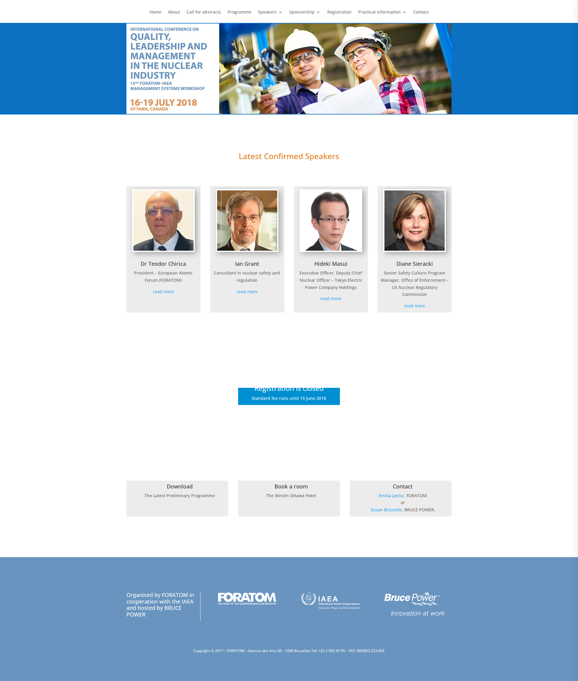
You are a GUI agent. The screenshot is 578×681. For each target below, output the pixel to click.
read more (163, 291)
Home (155, 12)
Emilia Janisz (391, 495)
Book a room (291, 486)
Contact (421, 12)
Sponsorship (302, 12)
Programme (239, 12)
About (174, 12)
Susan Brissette (386, 510)
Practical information (379, 12)
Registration (339, 12)
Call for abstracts (204, 12)
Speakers (267, 12)
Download (180, 486)
